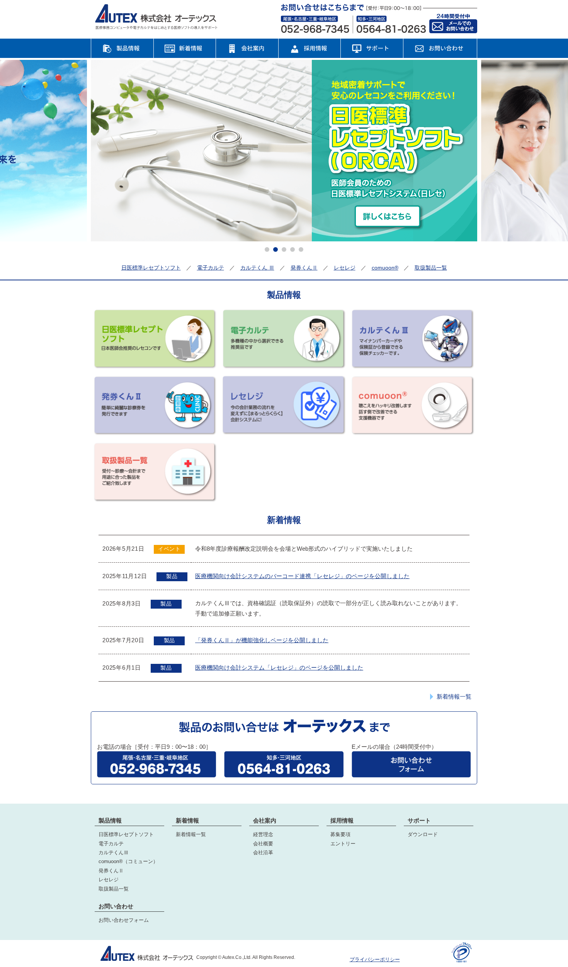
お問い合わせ (116, 906)
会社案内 (264, 820)
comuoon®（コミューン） (128, 861)
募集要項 (340, 834)
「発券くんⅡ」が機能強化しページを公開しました (261, 640)
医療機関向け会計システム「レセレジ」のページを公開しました (279, 667)
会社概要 (263, 844)
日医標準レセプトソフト (151, 268)
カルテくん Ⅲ (257, 268)
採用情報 (342, 820)
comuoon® (385, 268)
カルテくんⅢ (114, 852)
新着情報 (187, 820)
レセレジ (344, 268)
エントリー (342, 844)
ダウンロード (423, 834)
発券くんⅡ (304, 268)
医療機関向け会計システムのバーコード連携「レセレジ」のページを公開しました (302, 576)
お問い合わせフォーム (124, 920)
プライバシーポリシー (375, 959)
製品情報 (110, 820)
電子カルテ (210, 268)
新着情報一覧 (454, 697)
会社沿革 (263, 852)
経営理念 (263, 834)
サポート (419, 820)
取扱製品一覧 (431, 268)
